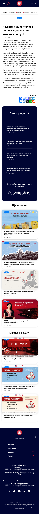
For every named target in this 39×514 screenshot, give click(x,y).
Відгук (10, 456)
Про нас (11, 452)
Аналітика (12, 448)
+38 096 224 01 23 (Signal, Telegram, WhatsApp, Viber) (19, 470)
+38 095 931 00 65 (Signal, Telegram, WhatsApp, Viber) (19, 486)
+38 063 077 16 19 (19, 467)
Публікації (12, 445)
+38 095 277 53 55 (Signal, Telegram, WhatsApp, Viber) (19, 473)
